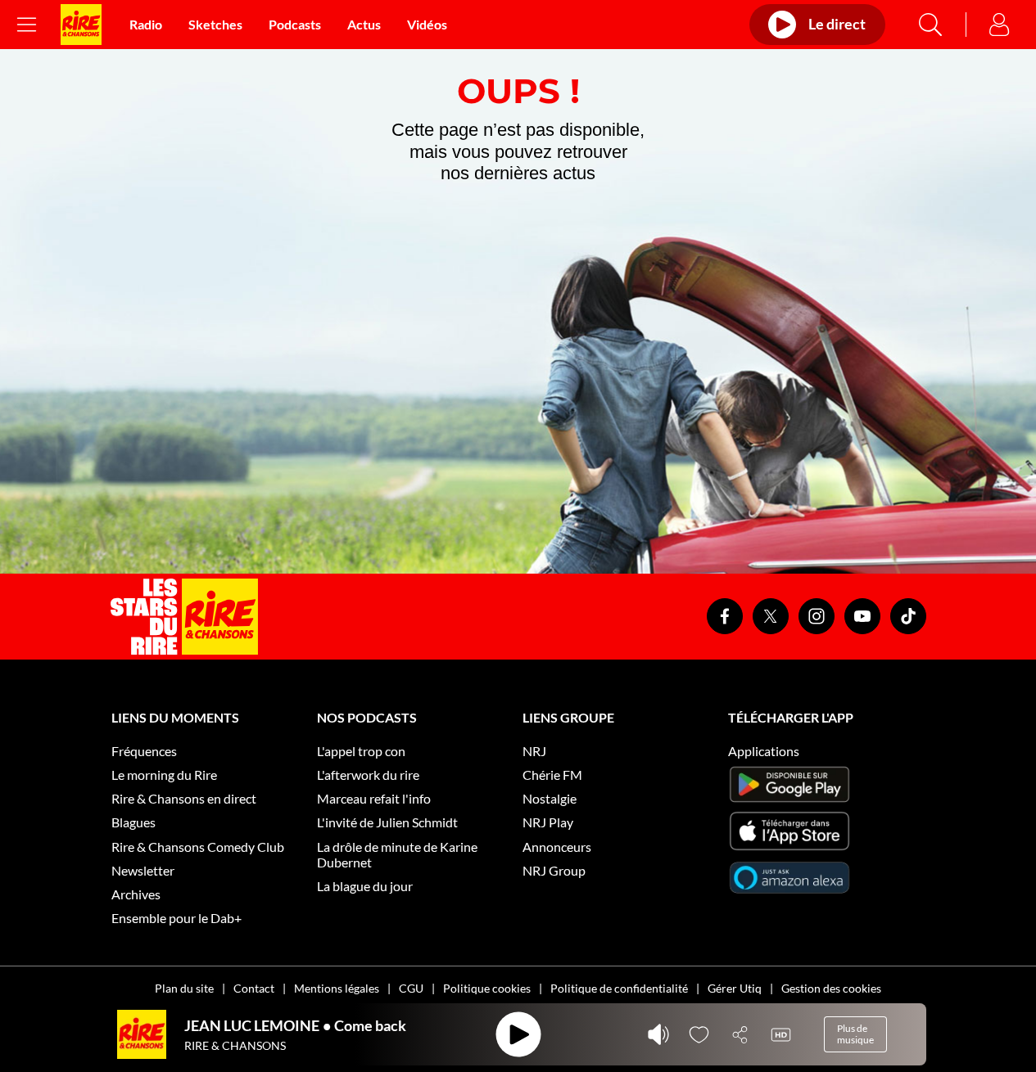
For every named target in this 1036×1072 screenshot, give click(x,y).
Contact (253, 988)
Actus (364, 24)
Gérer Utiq (735, 988)
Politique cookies (487, 988)
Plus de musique (855, 1034)
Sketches (215, 24)
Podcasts (295, 24)
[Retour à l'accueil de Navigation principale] (81, 24)
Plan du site (184, 988)
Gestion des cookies (831, 988)
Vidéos (427, 24)
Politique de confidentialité (619, 988)
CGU (411, 988)
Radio (145, 24)
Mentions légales (336, 988)
